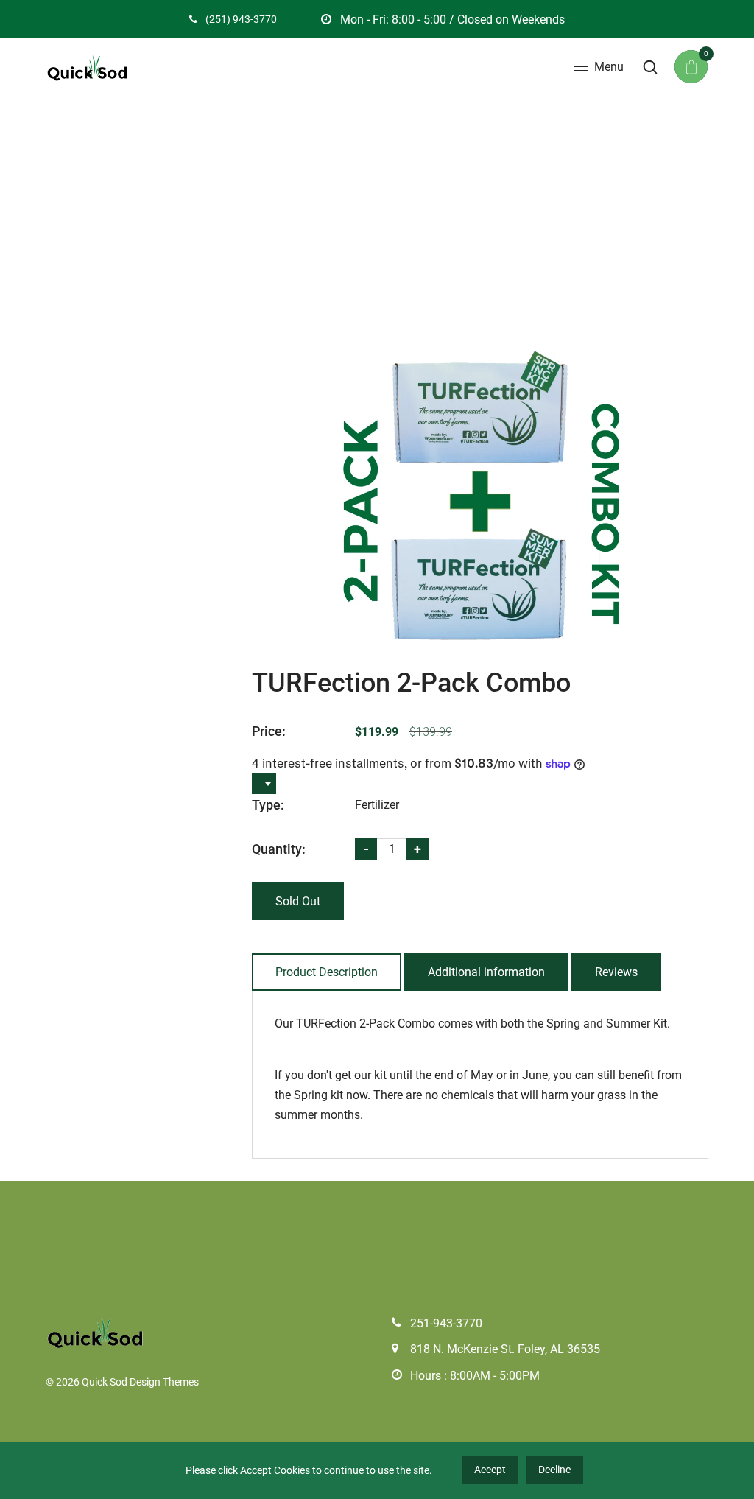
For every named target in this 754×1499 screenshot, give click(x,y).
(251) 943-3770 (240, 19)
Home (259, 214)
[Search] (649, 66)
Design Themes (164, 1382)
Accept (490, 1469)
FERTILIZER (322, 214)
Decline (554, 1469)
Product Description (326, 972)
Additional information (486, 972)
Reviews (616, 972)
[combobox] (264, 783)
